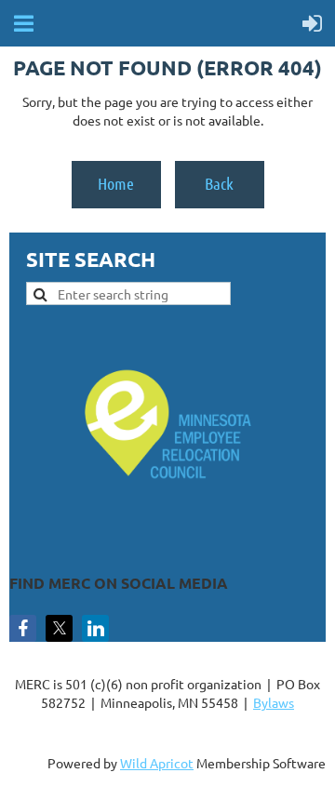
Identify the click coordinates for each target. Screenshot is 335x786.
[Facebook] (22, 628)
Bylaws (273, 702)
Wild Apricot (157, 762)
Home (116, 183)
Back (219, 183)
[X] (59, 628)
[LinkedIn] (95, 628)
